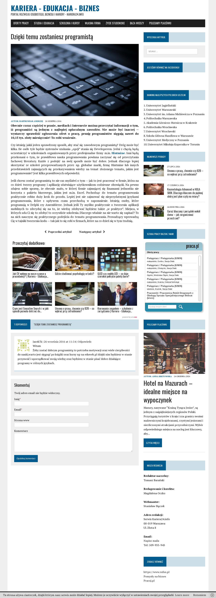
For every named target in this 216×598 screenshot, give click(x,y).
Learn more (182, 595)
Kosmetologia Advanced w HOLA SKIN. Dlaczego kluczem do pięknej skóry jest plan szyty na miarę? (185, 192)
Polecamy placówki (160, 23)
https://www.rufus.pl (156, 572)
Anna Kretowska (162, 376)
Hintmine (118, 153)
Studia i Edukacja (44, 23)
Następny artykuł (90, 232)
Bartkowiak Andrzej (31, 121)
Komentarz (21, 431)
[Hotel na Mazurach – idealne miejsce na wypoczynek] (174, 372)
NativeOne (75, 317)
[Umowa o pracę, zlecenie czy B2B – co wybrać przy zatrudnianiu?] (154, 174)
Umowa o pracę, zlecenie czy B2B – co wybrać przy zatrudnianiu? (185, 172)
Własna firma (93, 23)
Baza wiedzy (137, 23)
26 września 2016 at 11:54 (60, 341)
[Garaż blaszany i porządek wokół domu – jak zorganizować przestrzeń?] (154, 214)
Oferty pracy (21, 23)
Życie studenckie (115, 23)
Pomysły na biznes (155, 576)
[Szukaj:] (172, 51)
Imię (17, 399)
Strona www (21, 420)
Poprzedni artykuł (60, 232)
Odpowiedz (84, 341)
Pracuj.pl (149, 580)
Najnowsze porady (156, 156)
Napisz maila (151, 541)
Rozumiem (199, 595)
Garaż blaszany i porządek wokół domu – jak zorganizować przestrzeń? (183, 214)
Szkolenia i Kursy (69, 23)
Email (17, 409)
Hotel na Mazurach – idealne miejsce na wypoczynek (168, 391)
